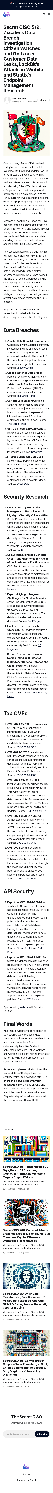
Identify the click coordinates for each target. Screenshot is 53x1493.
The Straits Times (26, 395)
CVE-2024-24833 (26, 878)
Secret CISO (19, 98)
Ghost (33, 1480)
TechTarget (34, 621)
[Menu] (49, 14)
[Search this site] (44, 14)
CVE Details (32, 999)
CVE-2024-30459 (26, 842)
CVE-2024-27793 (26, 747)
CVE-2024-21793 (36, 811)
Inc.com (11, 589)
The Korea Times (16, 423)
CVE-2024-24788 (26, 775)
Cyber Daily (23, 483)
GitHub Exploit (24, 948)
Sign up (26, 1474)
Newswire (36, 452)
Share (43, 100)
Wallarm (24, 1007)
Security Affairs (25, 368)
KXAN (20, 549)
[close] (49, 5)
